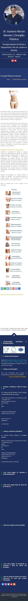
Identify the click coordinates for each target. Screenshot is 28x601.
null (2, 380)
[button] (16, 597)
